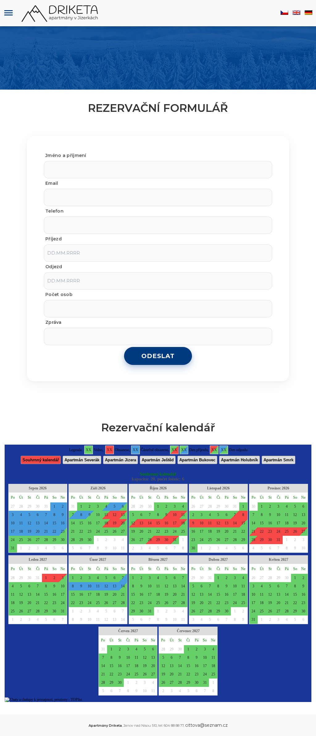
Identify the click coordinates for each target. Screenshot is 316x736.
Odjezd (53, 266)
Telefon (54, 211)
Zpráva (53, 322)
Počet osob (59, 294)
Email (51, 183)
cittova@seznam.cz (206, 725)
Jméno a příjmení (65, 155)
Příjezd (53, 239)
